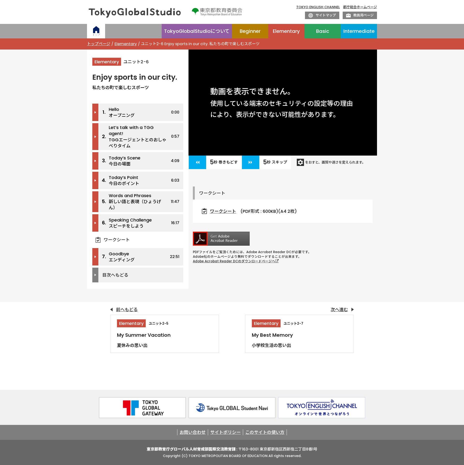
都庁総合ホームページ (360, 7)
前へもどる (127, 310)
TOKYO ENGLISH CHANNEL (318, 7)
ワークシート (117, 240)
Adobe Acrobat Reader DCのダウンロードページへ (234, 261)
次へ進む (339, 310)
